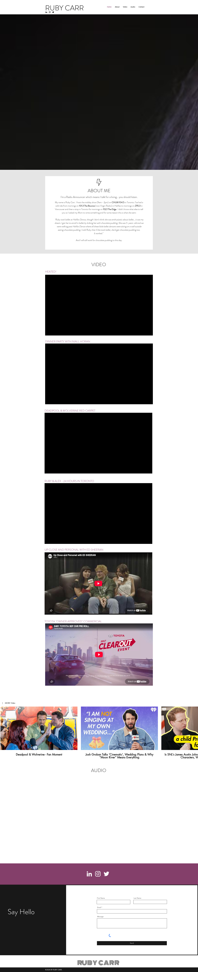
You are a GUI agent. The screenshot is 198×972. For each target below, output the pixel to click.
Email (99, 907)
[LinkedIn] (46, 12)
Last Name (137, 898)
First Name (101, 898)
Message (100, 916)
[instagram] (50, 12)
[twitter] (53, 12)
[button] (8, 703)
